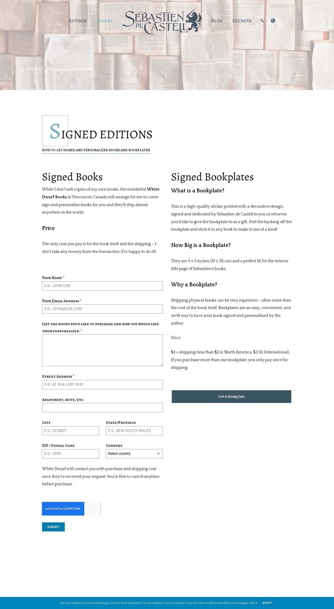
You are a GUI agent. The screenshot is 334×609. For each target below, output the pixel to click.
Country (114, 445)
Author (78, 20)
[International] (273, 20)
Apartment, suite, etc (62, 399)
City (46, 422)
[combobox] (134, 453)
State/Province (121, 422)
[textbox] (130, 453)
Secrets (242, 20)
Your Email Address (62, 301)
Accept (267, 602)
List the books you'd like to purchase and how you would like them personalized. (100, 327)
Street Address (58, 376)
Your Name (53, 277)
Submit (53, 527)
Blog (217, 20)
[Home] (59, 20)
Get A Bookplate (231, 397)
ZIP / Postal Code (58, 445)
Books (105, 20)
